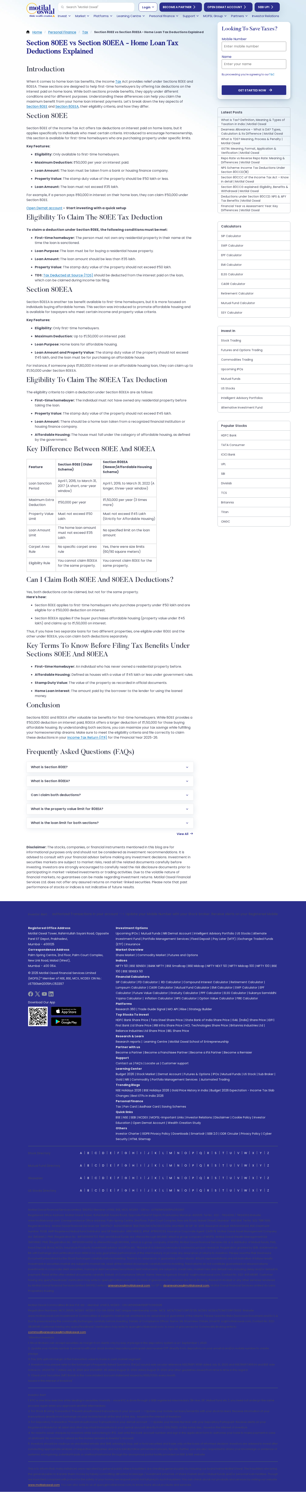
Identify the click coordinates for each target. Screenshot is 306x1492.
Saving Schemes (174, 1106)
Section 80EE (36, 106)
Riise (183, 1009)
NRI (127, 1079)
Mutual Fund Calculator (192, 987)
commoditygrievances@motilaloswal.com (57, 1332)
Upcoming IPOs (127, 933)
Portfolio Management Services (166, 939)
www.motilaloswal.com (44, 1485)
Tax (118, 81)
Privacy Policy (250, 1134)
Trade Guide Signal (151, 1009)
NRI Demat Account (177, 933)
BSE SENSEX (138, 966)
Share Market (125, 955)
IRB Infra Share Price (168, 1025)
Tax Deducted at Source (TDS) (68, 275)
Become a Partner (177, 7)
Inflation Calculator (158, 998)
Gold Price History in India (190, 1090)
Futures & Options (197, 1074)
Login (146, 7)
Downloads (180, 1134)
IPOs (216, 1074)
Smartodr (198, 1134)
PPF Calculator (211, 993)
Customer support (175, 1063)
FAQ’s (139, 1063)
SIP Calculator (126, 982)
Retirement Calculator (247, 982)
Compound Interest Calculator (205, 982)
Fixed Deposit (200, 939)
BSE (118, 1117)
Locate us (152, 1063)
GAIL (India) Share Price (249, 1020)
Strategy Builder (200, 1009)
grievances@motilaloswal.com (129, 1285)
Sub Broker (266, 1074)
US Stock (249, 1074)
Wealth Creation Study (184, 1123)
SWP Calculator (246, 987)
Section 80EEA (67, 106)
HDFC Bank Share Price (132, 1020)
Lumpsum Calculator (131, 987)
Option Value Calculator (216, 998)
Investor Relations (199, 1117)
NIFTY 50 (122, 966)
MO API (173, 1009)
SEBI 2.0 (212, 1134)
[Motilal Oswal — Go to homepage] (40, 10)
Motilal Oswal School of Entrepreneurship (199, 1042)
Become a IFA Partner (205, 1052)
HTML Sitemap (140, 1139)
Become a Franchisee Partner (166, 1052)
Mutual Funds (150, 933)
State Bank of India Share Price (207, 1020)
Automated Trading (215, 1079)
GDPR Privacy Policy (156, 1134)
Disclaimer (222, 1117)
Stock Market (146, 1074)
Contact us (124, 1063)
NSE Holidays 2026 (128, 1090)
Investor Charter (127, 1134)
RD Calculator (170, 982)
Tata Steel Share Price (167, 1020)
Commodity (140, 1079)
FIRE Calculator (247, 998)
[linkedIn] (51, 995)
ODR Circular (229, 1134)
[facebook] (30, 995)
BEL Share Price (178, 1031)
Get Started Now (252, 90)
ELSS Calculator (235, 993)
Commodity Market (151, 955)
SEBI (133, 1117)
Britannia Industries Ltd (246, 1025)
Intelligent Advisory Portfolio (214, 933)
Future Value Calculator (150, 993)
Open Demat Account (224, 7)
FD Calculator (148, 982)
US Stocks (244, 933)
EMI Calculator (222, 987)
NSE (125, 1117)
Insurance (133, 944)
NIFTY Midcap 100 (241, 966)
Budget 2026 (125, 1074)
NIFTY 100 (263, 966)
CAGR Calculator (161, 987)
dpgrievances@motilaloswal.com (186, 1285)
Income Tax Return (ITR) (87, 737)
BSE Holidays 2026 (156, 1090)
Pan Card (130, 1106)
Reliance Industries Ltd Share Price (140, 1031)
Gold (119, 1079)
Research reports (128, 1042)
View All (182, 834)
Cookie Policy (241, 1117)
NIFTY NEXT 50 (217, 966)
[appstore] (66, 1011)
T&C (272, 74)
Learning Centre (155, 1042)
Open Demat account (44, 208)
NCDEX (143, 1117)
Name (226, 56)
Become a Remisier (238, 1052)
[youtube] (44, 995)
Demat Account (170, 1074)
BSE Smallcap (176, 966)
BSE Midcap (196, 966)
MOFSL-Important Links (167, 1117)
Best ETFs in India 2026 (147, 1096)
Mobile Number (234, 39)
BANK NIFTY (156, 966)
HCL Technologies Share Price (206, 1025)
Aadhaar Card (149, 1106)
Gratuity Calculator (184, 993)
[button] (62, 7)
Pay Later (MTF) (224, 939)
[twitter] (37, 995)
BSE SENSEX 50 (133, 971)
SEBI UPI (263, 7)
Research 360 (126, 1009)
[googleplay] (66, 1021)
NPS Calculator (186, 998)
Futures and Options (183, 955)
